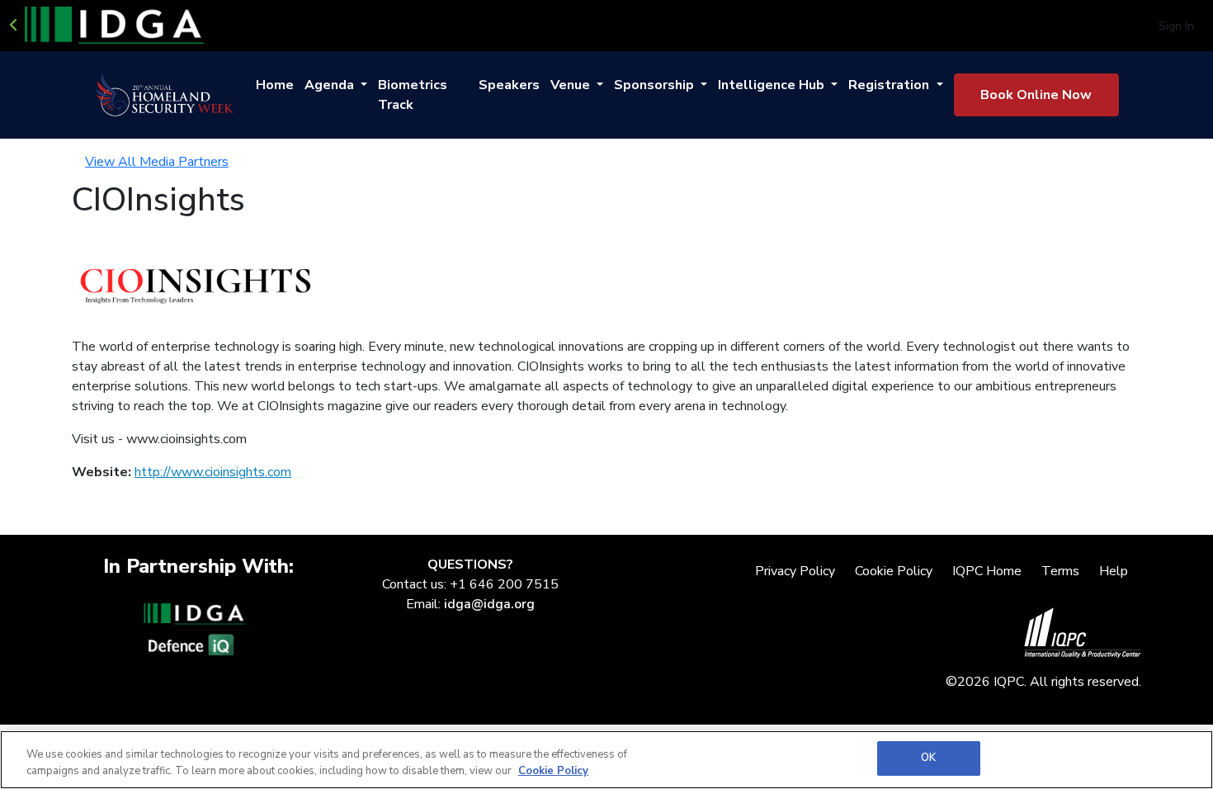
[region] (606, 759)
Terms (1060, 571)
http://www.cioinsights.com (213, 472)
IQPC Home (987, 571)
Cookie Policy (893, 571)
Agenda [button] (330, 85)
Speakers (509, 85)
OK (928, 757)
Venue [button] (571, 85)
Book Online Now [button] (1036, 95)
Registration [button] (890, 85)
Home (275, 85)
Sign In (1176, 26)
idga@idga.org (489, 604)
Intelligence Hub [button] (773, 85)
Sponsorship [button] (655, 85)
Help (1113, 571)
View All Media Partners (157, 162)
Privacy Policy (795, 571)
